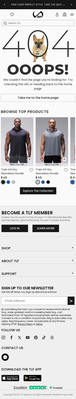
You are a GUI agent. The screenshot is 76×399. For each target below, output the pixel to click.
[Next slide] (72, 5)
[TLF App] (10, 378)
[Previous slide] (4, 5)
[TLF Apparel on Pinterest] (36, 337)
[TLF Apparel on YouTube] (28, 337)
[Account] (57, 14)
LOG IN (15, 228)
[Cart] (64, 14)
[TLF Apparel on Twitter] (19, 337)
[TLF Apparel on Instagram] (3, 337)
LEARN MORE (48, 228)
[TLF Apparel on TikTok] (44, 337)
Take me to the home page (38, 98)
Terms (39, 324)
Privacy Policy (25, 324)
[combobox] (39, 23)
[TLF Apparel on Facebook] (11, 337)
